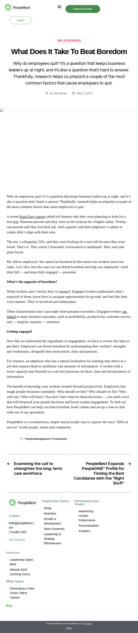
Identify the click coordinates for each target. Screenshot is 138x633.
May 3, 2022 (84, 93)
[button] (59, 6)
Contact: (14, 516)
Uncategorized (69, 40)
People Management (38, 438)
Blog (9, 605)
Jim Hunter (60, 93)
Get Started (17, 539)
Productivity (59, 438)
